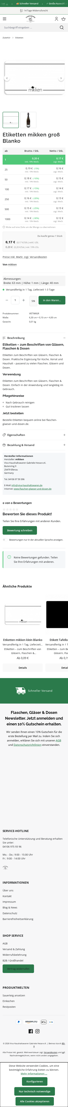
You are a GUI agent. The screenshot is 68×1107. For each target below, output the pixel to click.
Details (23, 667)
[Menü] (4, 18)
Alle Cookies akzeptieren (34, 1101)
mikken (12, 264)
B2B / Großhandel (13, 960)
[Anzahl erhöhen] (23, 300)
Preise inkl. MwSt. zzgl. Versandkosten (25, 257)
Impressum (9, 901)
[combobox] (27, 27)
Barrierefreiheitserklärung (18, 919)
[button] (34, 338)
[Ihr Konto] (56, 18)
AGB (58, 740)
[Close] (63, 3)
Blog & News (10, 907)
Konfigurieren (35, 1081)
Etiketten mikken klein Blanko (22, 640)
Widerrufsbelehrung (15, 954)
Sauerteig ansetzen (14, 995)
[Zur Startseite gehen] (30, 18)
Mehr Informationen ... (34, 1073)
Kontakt (7, 896)
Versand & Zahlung (14, 949)
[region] (34, 87)
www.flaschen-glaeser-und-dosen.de (32, 488)
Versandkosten (50, 1052)
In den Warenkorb (53, 300)
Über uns (8, 890)
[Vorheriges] (7, 78)
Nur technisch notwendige (34, 1091)
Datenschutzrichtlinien (27, 744)
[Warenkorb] (63, 18)
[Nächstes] (61, 78)
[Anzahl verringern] (7, 300)
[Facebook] (31, 1031)
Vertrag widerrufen (18, 968)
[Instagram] (36, 1031)
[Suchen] (61, 27)
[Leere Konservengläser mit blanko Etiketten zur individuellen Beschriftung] (34, 78)
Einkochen (9, 1001)
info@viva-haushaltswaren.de (27, 485)
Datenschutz (10, 913)
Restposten (9, 1006)
